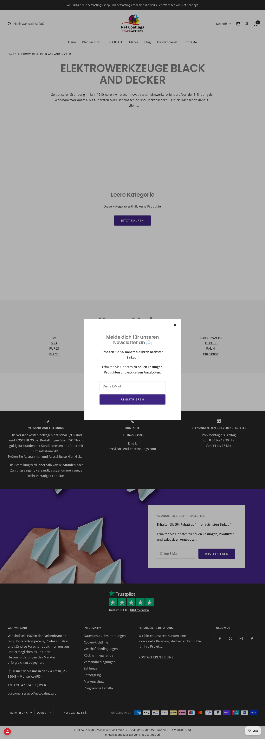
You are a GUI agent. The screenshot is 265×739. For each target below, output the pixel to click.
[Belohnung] (7, 731)
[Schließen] (175, 325)
